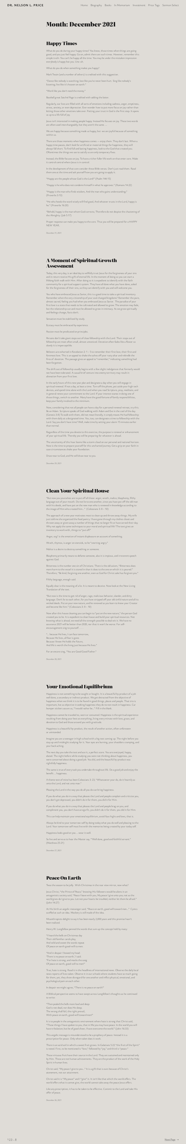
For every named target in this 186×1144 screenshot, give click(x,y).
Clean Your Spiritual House (77, 490)
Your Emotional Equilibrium (79, 686)
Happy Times (61, 43)
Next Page (172, 1139)
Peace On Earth (63, 877)
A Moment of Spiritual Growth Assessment (81, 262)
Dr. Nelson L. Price (25, 5)
